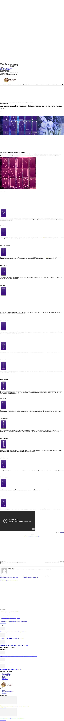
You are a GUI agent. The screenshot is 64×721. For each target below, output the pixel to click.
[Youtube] (63, 75)
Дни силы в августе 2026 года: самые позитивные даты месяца (9, 580)
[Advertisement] (32, 93)
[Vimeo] (61, 75)
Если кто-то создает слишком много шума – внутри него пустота (14, 705)
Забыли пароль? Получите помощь (6, 68)
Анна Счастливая (11, 568)
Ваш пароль (12, 66)
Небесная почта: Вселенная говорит (32, 536)
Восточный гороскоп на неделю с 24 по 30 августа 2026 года (9, 577)
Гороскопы (6, 103)
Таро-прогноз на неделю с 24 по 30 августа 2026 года (30, 577)
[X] (60, 75)
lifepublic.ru (62, 532)
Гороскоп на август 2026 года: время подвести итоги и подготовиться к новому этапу (14, 621)
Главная (3, 690)
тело (47, 257)
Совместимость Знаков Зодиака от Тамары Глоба (11, 669)
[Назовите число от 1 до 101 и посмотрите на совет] (2, 660)
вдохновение (5, 102)
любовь (43, 237)
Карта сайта (4, 693)
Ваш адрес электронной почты (15, 72)
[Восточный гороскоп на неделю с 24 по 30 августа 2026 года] (2, 629)
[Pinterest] (18, 114)
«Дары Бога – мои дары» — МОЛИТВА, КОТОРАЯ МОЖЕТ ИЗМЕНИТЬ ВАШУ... (18, 656)
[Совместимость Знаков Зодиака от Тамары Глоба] (2, 667)
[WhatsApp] (22, 114)
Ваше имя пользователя (14, 65)
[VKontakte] (12, 571)
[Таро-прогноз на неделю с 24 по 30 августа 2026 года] (2, 636)
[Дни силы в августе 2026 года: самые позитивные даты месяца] (2, 643)
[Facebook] (57, 75)
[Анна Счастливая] (1, 111)
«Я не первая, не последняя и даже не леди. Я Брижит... (12, 718)
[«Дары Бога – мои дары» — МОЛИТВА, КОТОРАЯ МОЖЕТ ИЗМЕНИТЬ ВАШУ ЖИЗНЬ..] (2, 654)
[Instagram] (58, 75)
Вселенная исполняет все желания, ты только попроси (54, 562)
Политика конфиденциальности (5, 69)
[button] (62, 84)
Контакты (4, 692)
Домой (1, 102)
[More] (26, 114)
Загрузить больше (3, 623)
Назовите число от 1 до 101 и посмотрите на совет (11, 662)
